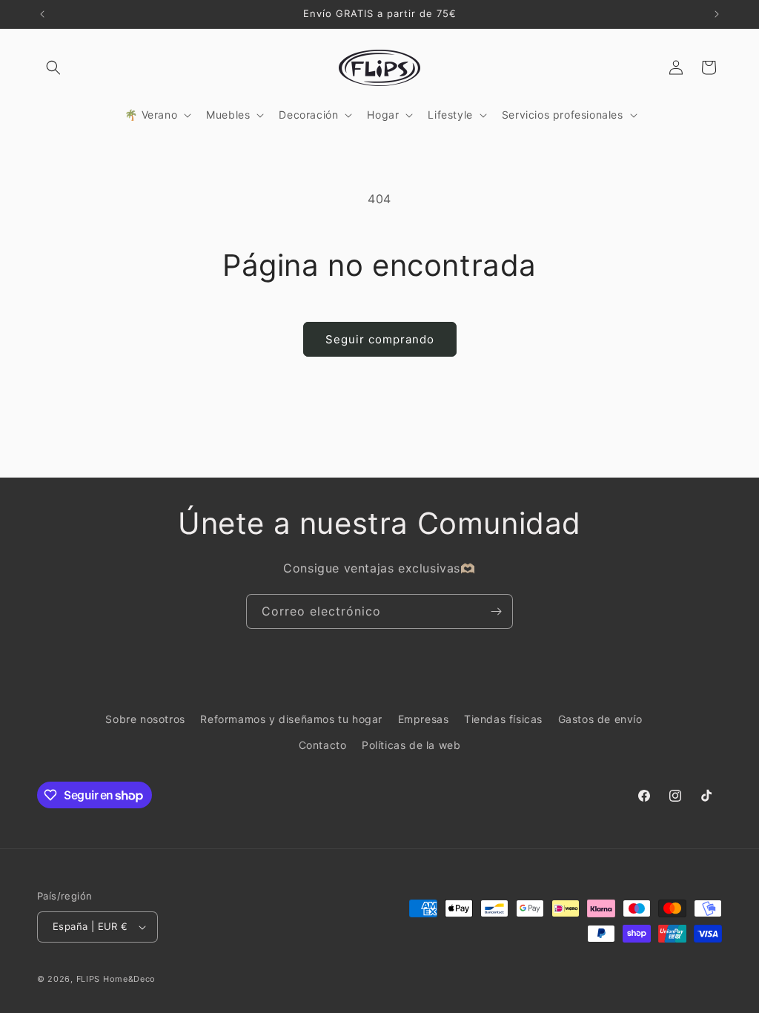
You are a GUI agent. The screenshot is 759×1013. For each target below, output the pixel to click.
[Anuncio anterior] (42, 14)
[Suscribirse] (496, 611)
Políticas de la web (411, 745)
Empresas (423, 719)
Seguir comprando (379, 339)
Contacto (323, 745)
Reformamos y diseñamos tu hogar (291, 719)
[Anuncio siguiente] (716, 14)
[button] (53, 67)
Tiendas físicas (503, 719)
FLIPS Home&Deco (116, 979)
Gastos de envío (600, 719)
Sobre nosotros (145, 719)
